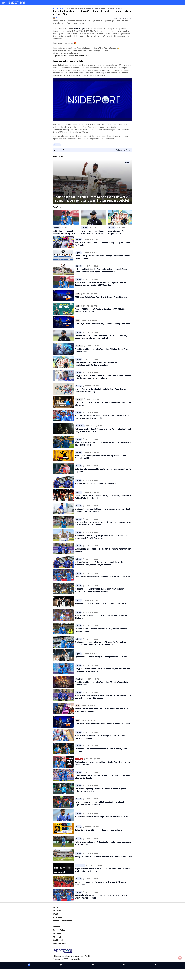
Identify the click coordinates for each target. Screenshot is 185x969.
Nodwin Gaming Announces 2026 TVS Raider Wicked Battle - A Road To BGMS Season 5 (101, 709)
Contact (56, 926)
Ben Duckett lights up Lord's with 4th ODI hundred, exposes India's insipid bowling (100, 789)
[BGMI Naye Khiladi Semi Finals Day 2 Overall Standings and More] (63, 722)
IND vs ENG (58, 910)
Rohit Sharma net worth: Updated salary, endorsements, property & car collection (103, 843)
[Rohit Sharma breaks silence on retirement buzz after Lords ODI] (63, 575)
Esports (78, 253)
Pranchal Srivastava (63, 18)
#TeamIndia (91, 50)
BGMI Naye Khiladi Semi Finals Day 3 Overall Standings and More (102, 323)
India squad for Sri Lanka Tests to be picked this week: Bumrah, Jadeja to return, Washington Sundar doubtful (92, 198)
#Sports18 (96, 48)
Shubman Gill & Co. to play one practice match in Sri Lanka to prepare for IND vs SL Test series (101, 536)
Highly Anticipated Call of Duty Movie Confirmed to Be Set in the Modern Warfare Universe (102, 869)
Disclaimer (57, 933)
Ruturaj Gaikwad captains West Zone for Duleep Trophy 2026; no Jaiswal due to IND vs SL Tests (103, 523)
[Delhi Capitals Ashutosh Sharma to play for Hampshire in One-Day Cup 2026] (63, 468)
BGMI (77, 294)
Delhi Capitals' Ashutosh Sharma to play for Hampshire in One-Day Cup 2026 (103, 470)
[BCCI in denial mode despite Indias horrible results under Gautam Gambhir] (63, 548)
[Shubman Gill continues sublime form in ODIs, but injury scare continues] (63, 748)
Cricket (57, 145)
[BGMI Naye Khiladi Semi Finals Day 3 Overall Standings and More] (63, 322)
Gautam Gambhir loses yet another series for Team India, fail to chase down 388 (102, 763)
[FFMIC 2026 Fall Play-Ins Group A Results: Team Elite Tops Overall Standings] (63, 402)
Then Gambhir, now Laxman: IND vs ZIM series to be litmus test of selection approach (103, 443)
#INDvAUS (81, 50)
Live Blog (79, 759)
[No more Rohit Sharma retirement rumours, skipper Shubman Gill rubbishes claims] (63, 628)
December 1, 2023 (82, 56)
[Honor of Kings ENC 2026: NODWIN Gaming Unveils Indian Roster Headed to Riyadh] (63, 255)
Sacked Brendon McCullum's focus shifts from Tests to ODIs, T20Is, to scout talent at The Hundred (92, 232)
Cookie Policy (59, 940)
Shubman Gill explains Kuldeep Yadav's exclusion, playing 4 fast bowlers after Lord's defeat (102, 510)
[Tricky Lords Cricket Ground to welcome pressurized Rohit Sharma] (63, 855)
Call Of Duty (80, 426)
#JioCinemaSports (105, 50)
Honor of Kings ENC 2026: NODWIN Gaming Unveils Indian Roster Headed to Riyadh (102, 256)
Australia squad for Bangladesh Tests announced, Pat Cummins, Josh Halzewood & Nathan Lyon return (119, 232)
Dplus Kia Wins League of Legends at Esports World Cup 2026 (101, 656)
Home (55, 907)
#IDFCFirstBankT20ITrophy (65, 50)
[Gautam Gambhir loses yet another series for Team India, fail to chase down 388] (63, 762)
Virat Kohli (57, 917)
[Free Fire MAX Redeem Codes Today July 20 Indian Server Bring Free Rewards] (63, 682)
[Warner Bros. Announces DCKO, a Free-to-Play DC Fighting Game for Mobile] (63, 242)
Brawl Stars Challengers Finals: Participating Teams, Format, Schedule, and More (101, 456)
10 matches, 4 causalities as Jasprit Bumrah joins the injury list (102, 816)
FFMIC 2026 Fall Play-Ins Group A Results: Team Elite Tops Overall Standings (103, 403)
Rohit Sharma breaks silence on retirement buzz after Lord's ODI (102, 576)
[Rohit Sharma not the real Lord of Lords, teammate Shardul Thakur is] (63, 615)
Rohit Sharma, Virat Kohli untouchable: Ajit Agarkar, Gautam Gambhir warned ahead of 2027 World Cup (64, 232)
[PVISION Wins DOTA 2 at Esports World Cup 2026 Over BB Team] (63, 602)
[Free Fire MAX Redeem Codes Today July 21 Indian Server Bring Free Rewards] (63, 349)
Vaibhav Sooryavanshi (62, 920)
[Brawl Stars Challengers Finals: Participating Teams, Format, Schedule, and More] (63, 455)
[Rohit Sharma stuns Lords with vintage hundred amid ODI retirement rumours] (63, 735)
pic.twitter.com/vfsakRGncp (65, 53)
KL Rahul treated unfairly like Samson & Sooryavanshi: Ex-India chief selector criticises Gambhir (102, 416)
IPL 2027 (57, 914)
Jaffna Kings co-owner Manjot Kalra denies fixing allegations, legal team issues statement (101, 803)
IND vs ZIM (61, 967)
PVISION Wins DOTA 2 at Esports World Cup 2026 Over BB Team (102, 603)
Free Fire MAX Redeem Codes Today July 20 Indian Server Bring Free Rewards (102, 683)
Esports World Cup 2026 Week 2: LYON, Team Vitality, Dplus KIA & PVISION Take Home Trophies (103, 496)
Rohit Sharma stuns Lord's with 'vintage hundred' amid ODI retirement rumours (100, 736)
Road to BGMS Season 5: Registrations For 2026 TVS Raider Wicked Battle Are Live (100, 310)
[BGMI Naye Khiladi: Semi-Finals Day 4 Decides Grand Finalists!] (63, 295)
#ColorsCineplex (111, 48)
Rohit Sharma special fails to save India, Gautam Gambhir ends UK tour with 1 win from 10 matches (103, 696)
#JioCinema (87, 48)
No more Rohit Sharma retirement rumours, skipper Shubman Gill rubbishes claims (102, 629)
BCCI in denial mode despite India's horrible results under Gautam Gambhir (103, 550)
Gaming (78, 239)
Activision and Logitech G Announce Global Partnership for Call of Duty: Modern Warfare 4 (103, 430)
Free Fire (79, 346)
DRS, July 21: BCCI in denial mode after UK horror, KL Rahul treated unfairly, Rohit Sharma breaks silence (103, 376)
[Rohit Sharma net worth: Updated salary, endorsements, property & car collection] (63, 841)
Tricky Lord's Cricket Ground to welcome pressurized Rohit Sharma (103, 856)
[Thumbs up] (55, 150)
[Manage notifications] (180, 958)
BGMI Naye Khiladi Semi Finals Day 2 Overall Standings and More (102, 723)
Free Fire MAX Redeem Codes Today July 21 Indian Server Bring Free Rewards (101, 350)
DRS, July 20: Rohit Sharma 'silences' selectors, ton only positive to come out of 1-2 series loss (102, 669)
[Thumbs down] (63, 150)
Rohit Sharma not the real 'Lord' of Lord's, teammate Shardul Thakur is (101, 616)
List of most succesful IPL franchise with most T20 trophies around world (100, 883)
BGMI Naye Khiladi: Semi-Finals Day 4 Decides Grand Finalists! (101, 297)
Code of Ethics (59, 943)
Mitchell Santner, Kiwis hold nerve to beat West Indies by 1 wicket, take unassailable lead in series (100, 590)
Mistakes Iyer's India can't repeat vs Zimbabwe (95, 483)
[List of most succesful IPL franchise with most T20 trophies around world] (63, 881)
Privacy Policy (59, 930)
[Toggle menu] (3, 2)
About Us (57, 936)
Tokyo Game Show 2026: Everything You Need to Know (98, 830)
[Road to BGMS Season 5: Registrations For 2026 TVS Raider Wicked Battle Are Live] (63, 309)
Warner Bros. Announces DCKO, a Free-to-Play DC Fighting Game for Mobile (102, 243)
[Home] (17, 2)
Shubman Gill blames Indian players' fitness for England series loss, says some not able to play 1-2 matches (101, 643)
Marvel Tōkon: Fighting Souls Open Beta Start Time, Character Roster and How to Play (101, 390)
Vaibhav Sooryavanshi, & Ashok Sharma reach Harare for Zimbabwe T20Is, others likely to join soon (99, 563)
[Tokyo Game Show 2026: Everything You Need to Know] (63, 828)
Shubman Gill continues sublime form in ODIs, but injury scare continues (101, 749)
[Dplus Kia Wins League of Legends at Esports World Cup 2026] (63, 655)
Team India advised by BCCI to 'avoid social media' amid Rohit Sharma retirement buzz (101, 896)
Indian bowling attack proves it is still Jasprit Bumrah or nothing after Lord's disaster (102, 776)
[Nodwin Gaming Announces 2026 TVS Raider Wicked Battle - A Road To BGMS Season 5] (63, 708)
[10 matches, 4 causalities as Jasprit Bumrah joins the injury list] (63, 815)
